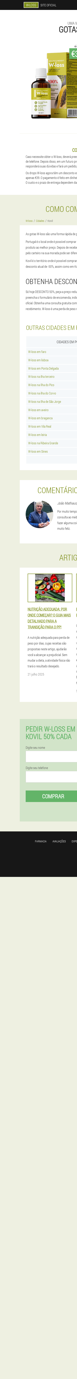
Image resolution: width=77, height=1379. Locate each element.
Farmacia (41, 841)
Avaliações (59, 841)
